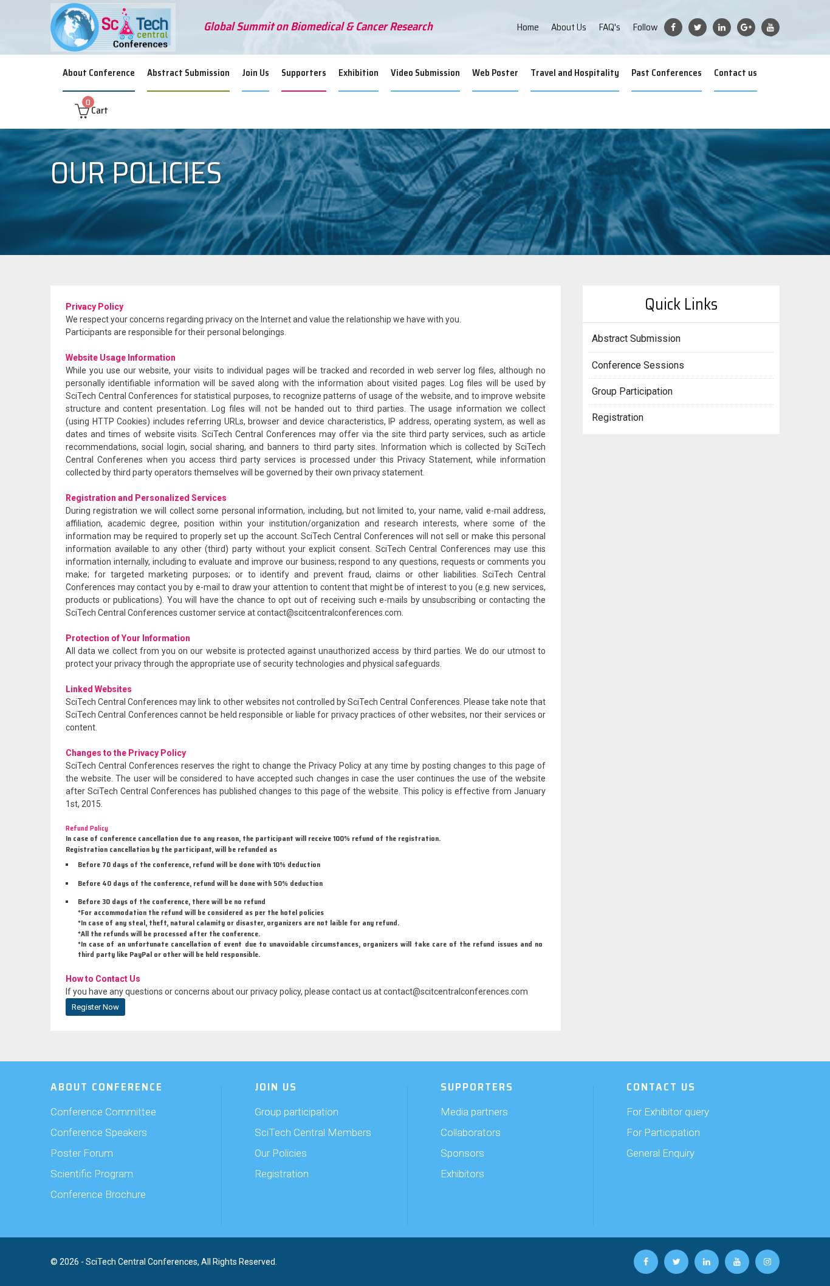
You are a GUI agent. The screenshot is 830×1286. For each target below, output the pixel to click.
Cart (97, 110)
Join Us (255, 73)
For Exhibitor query (667, 1112)
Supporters (303, 73)
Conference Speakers (98, 1132)
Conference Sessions (638, 365)
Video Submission (425, 73)
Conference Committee (103, 1112)
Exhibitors (462, 1174)
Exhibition (358, 73)
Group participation (296, 1112)
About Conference (99, 73)
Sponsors (462, 1153)
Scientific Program (91, 1174)
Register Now (95, 1007)
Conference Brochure (98, 1194)
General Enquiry (660, 1153)
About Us (568, 27)
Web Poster (495, 73)
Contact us (735, 73)
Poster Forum (81, 1153)
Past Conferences (666, 73)
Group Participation (632, 391)
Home (527, 27)
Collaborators (471, 1132)
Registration (617, 417)
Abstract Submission (188, 73)
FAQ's (609, 27)
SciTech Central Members (313, 1132)
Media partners (474, 1112)
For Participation (663, 1132)
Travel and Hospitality (574, 73)
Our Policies (281, 1153)
